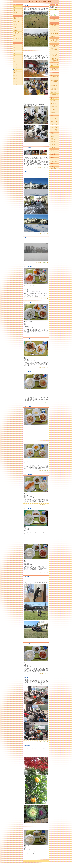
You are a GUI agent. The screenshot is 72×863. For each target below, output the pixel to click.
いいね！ (45, 167)
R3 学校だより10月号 (54, 106)
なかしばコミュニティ (54, 30)
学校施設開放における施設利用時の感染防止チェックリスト (54, 95)
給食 (15, 10)
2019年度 (15, 72)
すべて (56, 7)
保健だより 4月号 (53, 153)
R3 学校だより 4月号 (54, 114)
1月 (14, 47)
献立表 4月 (53, 147)
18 (56, 13)
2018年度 (15, 73)
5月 (14, 58)
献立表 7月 (53, 142)
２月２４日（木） (17, 33)
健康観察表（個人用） (54, 91)
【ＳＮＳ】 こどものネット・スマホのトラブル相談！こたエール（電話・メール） (54, 55)
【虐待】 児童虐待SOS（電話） (54, 42)
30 (54, 15)
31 (55, 15)
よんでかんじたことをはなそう (18, 39)
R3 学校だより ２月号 (54, 100)
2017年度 (15, 75)
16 (54, 13)
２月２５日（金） (17, 32)
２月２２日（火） (17, 36)
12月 (15, 49)
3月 (14, 44)
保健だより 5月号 (53, 151)
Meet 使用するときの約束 (54, 77)
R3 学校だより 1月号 (54, 101)
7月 (14, 55)
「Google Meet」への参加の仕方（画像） (54, 168)
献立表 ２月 (52, 133)
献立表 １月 (52, 135)
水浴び (15, 35)
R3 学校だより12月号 (54, 103)
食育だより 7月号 (54, 127)
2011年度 (15, 84)
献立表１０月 (53, 139)
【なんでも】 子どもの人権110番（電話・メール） (54, 69)
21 (51, 14)
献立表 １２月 (53, 136)
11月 (15, 50)
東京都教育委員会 (53, 28)
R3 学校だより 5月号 (54, 112)
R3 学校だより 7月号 (54, 109)
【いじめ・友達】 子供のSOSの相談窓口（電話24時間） (55, 65)
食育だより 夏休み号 (54, 126)
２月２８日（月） (17, 29)
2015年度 (15, 78)
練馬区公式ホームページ (54, 33)
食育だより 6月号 (54, 129)
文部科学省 (52, 27)
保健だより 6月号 (53, 150)
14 (51, 13)
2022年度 (15, 67)
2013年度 (15, 81)
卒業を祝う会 (16, 30)
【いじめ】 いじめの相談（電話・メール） (54, 40)
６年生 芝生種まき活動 (18, 21)
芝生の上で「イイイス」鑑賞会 (18, 18)
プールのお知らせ (17, 13)
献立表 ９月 (53, 141)
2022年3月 (54, 9)
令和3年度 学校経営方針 (55, 156)
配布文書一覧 (53, 73)
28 (51, 15)
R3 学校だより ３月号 (54, 98)
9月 (14, 53)
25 (56, 14)
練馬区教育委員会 (53, 25)
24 (55, 14)
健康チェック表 (53, 92)
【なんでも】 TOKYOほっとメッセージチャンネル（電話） (55, 52)
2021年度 (15, 69)
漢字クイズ (16, 40)
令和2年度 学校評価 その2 (54, 159)
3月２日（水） (16, 24)
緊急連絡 (15, 12)
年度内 (52, 7)
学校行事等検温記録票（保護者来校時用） (54, 81)
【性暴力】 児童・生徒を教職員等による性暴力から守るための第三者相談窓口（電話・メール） (54, 60)
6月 (14, 56)
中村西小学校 (53, 36)
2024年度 (15, 64)
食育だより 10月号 (54, 123)
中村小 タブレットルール (54, 83)
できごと (15, 7)
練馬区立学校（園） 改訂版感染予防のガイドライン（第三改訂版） (54, 88)
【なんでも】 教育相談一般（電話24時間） (54, 46)
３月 (15, 27)
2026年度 (15, 61)
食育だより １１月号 (54, 121)
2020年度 (15, 70)
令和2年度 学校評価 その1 (54, 162)
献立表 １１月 (53, 138)
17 (55, 13)
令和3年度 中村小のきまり (54, 86)
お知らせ (15, 9)
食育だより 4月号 (54, 130)
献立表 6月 (53, 144)
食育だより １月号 (53, 118)
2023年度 (15, 66)
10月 (15, 52)
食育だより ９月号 (54, 124)
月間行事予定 (53, 19)
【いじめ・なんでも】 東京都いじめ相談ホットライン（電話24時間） (54, 48)
